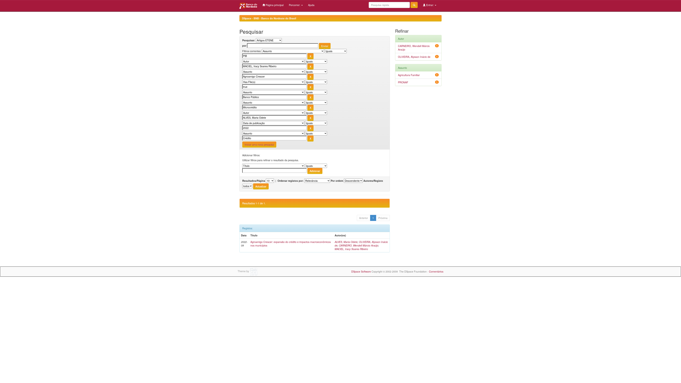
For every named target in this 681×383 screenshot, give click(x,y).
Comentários (436, 271)
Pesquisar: (248, 40)
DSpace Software (361, 271)
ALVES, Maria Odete (346, 242)
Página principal (274, 5)
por (244, 45)
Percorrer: (295, 5)
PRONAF (403, 82)
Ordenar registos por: (291, 180)
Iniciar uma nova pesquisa (259, 144)
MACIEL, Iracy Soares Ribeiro (351, 249)
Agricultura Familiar (409, 75)
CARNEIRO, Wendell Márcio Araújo (358, 245)
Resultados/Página (253, 180)
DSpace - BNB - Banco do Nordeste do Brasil (269, 18)
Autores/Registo (373, 180)
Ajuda (311, 5)
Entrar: (429, 5)
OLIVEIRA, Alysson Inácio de (414, 57)
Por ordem (337, 180)
